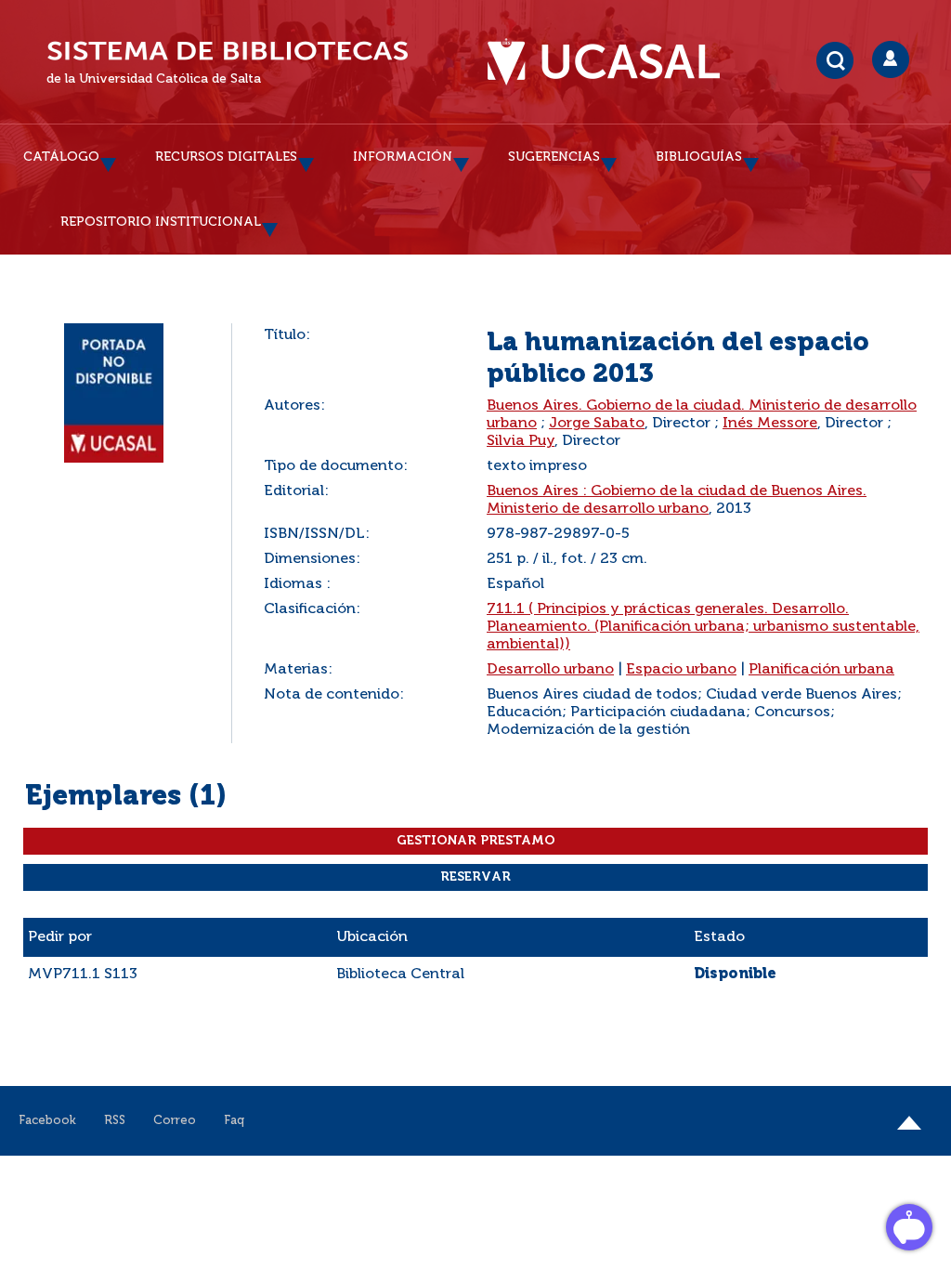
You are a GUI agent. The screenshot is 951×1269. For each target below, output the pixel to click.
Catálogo (61, 157)
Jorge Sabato (597, 423)
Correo (174, 1121)
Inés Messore (770, 423)
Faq (234, 1121)
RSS (114, 1121)
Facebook (47, 1121)
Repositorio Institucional (160, 222)
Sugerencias (554, 157)
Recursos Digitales (226, 157)
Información (402, 157)
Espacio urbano (681, 669)
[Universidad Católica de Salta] (613, 62)
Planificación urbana (821, 669)
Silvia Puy (520, 441)
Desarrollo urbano (550, 669)
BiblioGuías (699, 157)
